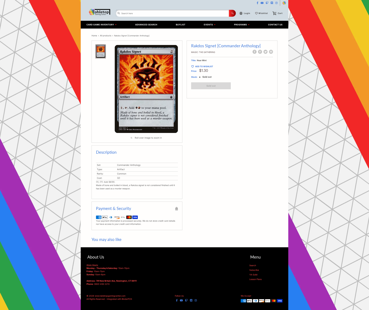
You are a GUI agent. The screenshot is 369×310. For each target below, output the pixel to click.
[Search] (232, 13)
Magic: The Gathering (203, 52)
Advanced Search (146, 24)
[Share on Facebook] (255, 52)
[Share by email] (271, 52)
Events (209, 24)
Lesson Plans (255, 279)
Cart (280, 13)
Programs (241, 24)
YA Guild (253, 274)
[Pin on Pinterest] (260, 52)
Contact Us (275, 24)
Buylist (180, 24)
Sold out (211, 85)
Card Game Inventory (100, 24)
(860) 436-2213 (102, 284)
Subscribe (254, 270)
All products (105, 35)
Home (94, 35)
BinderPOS (127, 299)
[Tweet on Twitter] (265, 52)
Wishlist (263, 13)
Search (252, 265)
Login (247, 13)
